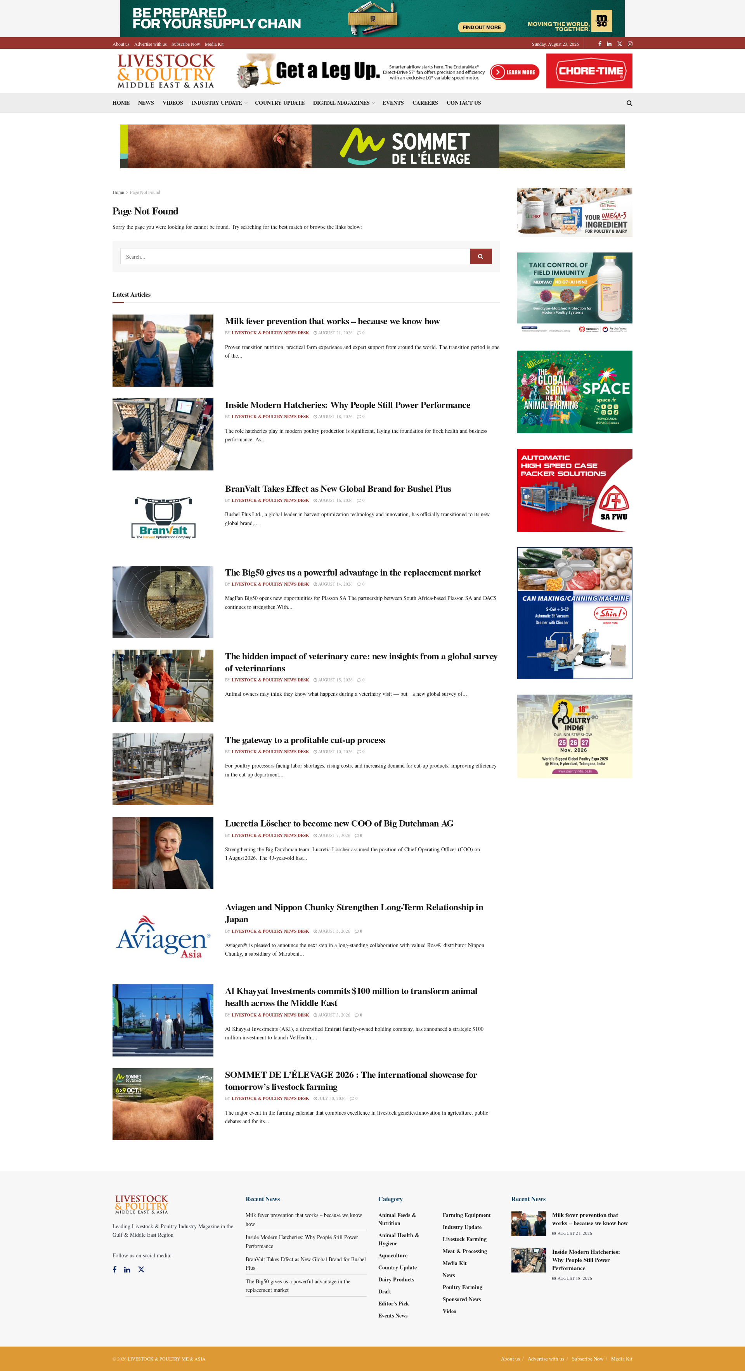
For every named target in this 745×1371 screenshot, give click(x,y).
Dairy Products (396, 1279)
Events (393, 103)
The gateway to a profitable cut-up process (305, 739)
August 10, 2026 (335, 751)
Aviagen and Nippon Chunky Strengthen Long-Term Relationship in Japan (354, 912)
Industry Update (217, 103)
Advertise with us (150, 44)
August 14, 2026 (335, 584)
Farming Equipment (467, 1215)
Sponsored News (462, 1299)
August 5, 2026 (333, 931)
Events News (392, 1315)
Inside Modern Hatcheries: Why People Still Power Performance (347, 404)
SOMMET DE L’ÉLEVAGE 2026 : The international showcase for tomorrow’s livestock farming (351, 1080)
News (146, 103)
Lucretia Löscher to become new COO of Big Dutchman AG (339, 823)
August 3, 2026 (333, 1015)
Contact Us (464, 103)
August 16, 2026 (335, 500)
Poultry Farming (462, 1287)
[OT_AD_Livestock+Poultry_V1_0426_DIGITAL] (575, 211)
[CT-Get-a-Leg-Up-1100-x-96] (431, 70)
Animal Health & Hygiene (398, 1239)
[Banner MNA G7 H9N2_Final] (575, 293)
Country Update (280, 103)
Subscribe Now (186, 44)
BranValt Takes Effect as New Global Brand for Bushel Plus (338, 488)
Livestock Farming (465, 1239)
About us (121, 44)
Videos (173, 103)
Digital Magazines (341, 103)
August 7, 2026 (333, 835)
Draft (384, 1291)
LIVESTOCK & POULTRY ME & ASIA (167, 1358)
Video (449, 1311)
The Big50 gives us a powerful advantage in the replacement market (353, 572)
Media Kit (214, 44)
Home (121, 103)
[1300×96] (372, 17)
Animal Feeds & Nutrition (397, 1219)
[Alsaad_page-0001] (575, 735)
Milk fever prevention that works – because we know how (332, 320)
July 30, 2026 (331, 1098)
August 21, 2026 (335, 332)
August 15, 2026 (335, 680)
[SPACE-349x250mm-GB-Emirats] (575, 391)
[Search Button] (481, 256)
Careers (425, 103)
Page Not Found (145, 192)
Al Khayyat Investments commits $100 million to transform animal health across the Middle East (351, 996)
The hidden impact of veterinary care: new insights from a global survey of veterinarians (361, 661)
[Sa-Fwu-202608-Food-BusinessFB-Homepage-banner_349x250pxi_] (575, 489)
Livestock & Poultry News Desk (270, 333)
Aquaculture (392, 1255)
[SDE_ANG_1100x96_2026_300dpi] (372, 145)
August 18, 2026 (335, 416)
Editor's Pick (393, 1303)
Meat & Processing (465, 1251)
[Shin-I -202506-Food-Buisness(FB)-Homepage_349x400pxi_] (575, 612)
